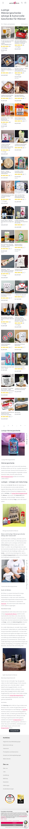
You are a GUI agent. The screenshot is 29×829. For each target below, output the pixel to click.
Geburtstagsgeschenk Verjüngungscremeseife (20, 118)
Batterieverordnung (8, 745)
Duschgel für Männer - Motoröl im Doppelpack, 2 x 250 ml (7, 70)
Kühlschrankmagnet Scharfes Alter (5, 345)
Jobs (4, 771)
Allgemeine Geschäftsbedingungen (12, 741)
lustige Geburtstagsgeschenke (19, 493)
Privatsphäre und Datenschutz (10, 752)
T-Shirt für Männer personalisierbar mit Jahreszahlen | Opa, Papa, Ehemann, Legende (21, 319)
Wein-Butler (17, 412)
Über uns (5, 768)
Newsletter (6, 782)
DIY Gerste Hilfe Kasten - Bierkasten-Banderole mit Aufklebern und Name (21, 42)
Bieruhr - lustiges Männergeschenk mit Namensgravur (6, 172)
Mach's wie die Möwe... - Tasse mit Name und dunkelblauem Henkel (20, 196)
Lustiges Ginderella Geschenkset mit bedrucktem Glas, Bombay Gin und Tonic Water (7, 146)
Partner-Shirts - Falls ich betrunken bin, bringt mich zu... (7, 221)
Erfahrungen (6, 785)
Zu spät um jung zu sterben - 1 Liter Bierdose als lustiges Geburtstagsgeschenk (7, 42)
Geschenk (3, 603)
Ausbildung (6, 775)
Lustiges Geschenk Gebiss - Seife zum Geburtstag (7, 96)
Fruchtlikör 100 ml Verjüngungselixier (19, 172)
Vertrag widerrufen (14, 730)
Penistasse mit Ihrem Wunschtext (6, 295)
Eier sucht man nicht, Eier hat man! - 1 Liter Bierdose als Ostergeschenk (7, 245)
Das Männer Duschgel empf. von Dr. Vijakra (7, 367)
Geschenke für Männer (11, 614)
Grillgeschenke (17, 719)
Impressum (6, 748)
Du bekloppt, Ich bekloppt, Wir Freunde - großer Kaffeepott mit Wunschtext (7, 389)
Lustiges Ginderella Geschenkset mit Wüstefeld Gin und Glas (21, 221)
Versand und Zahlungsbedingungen (12, 755)
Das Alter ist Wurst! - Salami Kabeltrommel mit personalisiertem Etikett (21, 70)
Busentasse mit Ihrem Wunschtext (20, 345)
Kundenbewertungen (8, 789)
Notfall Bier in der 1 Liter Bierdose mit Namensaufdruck (7, 119)
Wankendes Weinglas (20, 366)
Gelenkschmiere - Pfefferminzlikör (19, 245)
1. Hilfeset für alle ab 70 (20, 294)
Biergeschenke (5, 728)
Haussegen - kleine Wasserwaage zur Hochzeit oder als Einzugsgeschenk (7, 270)
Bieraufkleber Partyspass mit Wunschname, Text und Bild (7, 318)
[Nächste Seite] (25, 425)
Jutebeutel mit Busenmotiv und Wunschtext (21, 270)
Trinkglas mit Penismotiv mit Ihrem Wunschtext (20, 389)
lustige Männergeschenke (16, 695)
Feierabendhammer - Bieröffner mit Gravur (20, 96)
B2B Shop (5, 778)
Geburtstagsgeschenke (7, 476)
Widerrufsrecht (7, 758)
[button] (3, 2)
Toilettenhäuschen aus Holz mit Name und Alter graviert (7, 196)
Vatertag (25, 709)
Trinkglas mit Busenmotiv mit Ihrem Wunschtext (21, 145)
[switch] (25, 827)
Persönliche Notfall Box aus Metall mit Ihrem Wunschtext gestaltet (7, 413)
